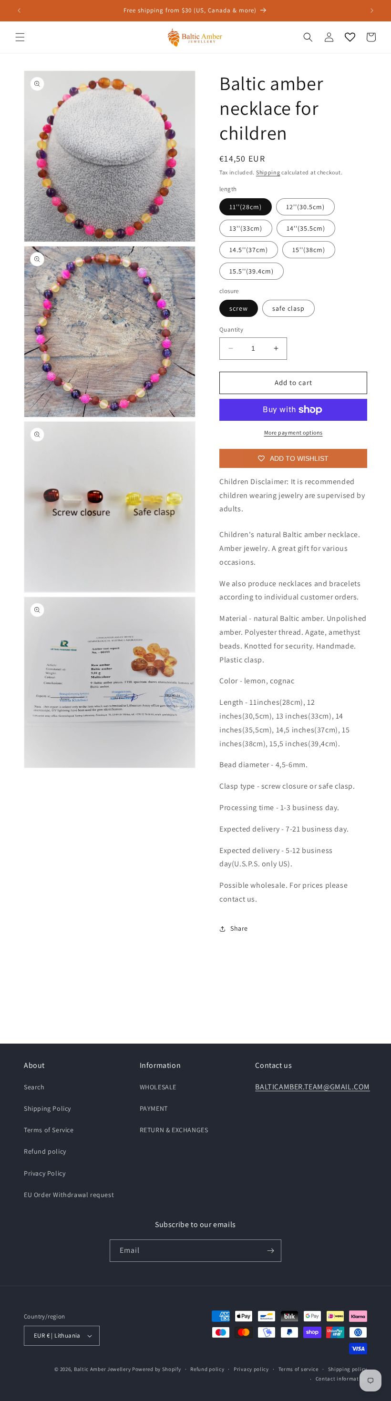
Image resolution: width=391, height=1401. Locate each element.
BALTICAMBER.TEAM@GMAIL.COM (312, 1087)
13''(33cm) (245, 228)
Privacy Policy (44, 1173)
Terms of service (298, 1369)
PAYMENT (154, 1108)
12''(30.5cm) (305, 207)
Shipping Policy (47, 1108)
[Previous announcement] (19, 10)
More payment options (293, 432)
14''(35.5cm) (306, 228)
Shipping (268, 172)
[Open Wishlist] (350, 37)
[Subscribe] (270, 1250)
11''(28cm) (245, 207)
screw (238, 308)
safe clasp (288, 308)
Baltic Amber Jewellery (102, 1369)
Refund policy (45, 1151)
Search (34, 1087)
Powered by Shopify (156, 1369)
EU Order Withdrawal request (69, 1194)
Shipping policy (348, 1369)
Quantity (231, 329)
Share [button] (239, 928)
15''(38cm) (308, 249)
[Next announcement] (371, 10)
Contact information (341, 1378)
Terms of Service (49, 1130)
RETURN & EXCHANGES (174, 1130)
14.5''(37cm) (248, 249)
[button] (20, 37)
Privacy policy (251, 1369)
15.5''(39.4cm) (251, 271)
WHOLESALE (158, 1087)
